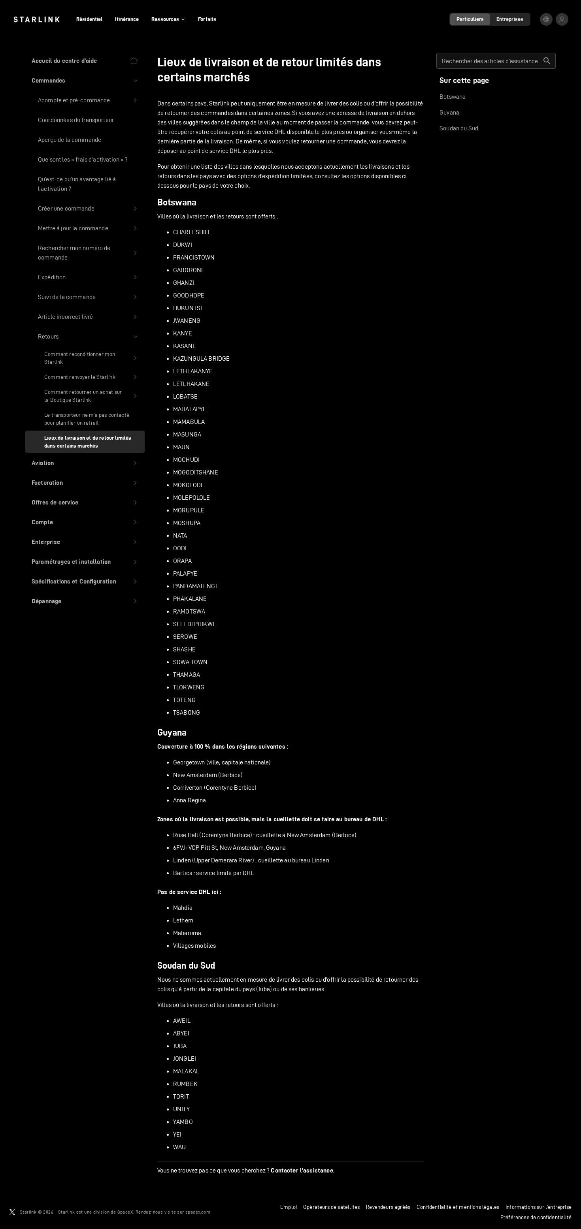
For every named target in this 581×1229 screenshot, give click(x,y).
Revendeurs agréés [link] (388, 1207)
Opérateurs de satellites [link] (331, 1207)
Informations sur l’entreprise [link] (539, 1207)
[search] (547, 61)
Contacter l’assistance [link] (302, 1170)
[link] (36, 19)
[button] (85, 80)
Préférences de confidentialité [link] (536, 1217)
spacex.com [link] (197, 1211)
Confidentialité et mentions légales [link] (458, 1207)
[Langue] (546, 19)
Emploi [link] (288, 1207)
